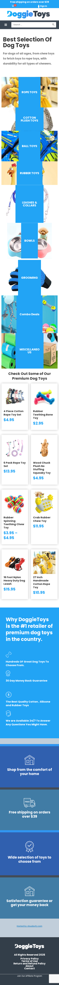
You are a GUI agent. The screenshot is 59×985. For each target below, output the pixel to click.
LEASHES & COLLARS (29, 203)
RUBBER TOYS (29, 173)
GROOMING (29, 278)
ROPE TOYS (29, 92)
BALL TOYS (29, 146)
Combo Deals (29, 314)
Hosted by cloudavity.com (29, 926)
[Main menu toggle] (5, 25)
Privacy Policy (29, 958)
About (29, 966)
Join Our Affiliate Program (29, 976)
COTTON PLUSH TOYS (29, 119)
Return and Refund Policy (29, 963)
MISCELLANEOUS (30, 350)
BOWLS (29, 241)
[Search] (53, 24)
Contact (29, 968)
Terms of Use (29, 961)
